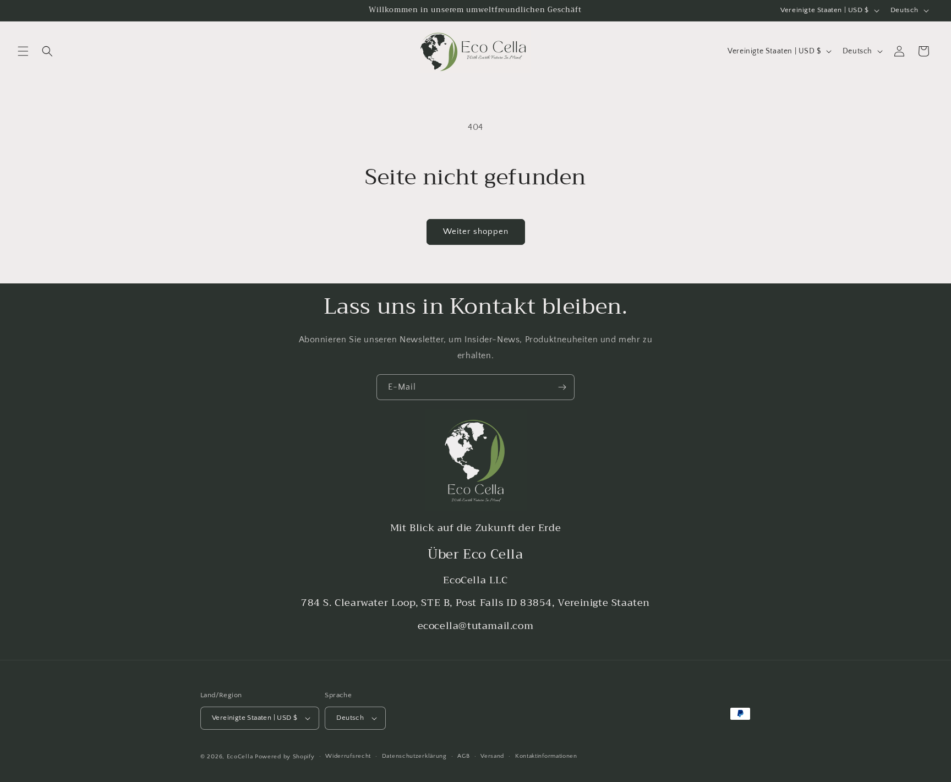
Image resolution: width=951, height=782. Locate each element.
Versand (492, 756)
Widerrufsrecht (348, 756)
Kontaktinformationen (546, 756)
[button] (23, 51)
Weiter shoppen (476, 231)
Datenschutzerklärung (414, 756)
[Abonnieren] (562, 387)
